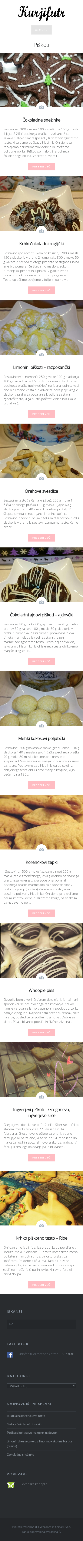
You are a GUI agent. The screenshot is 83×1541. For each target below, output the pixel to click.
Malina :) (54, 1531)
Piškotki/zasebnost (24, 1527)
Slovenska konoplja (33, 1484)
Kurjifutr (67, 1354)
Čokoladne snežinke (20, 1454)
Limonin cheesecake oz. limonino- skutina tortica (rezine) (39, 1443)
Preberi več (41, 166)
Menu (43, 29)
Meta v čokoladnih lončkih (24, 1424)
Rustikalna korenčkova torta (26, 1416)
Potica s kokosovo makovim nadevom (32, 1432)
